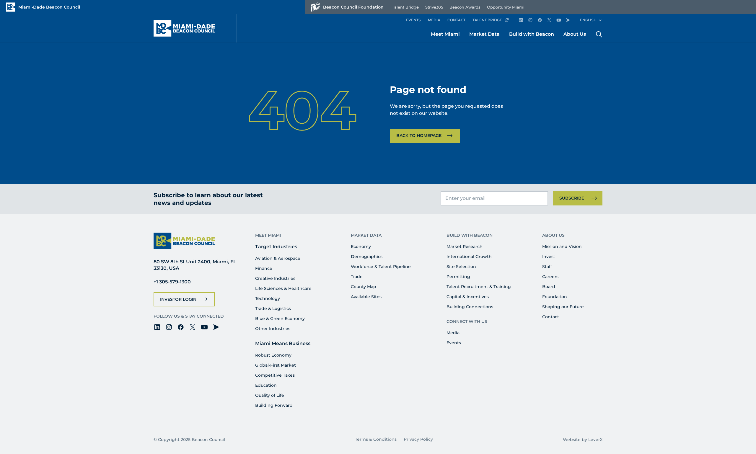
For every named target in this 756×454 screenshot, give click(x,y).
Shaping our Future (563, 306)
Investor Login (178, 299)
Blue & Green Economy (280, 318)
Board (548, 286)
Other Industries (272, 328)
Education (266, 385)
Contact (550, 316)
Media (453, 332)
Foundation (554, 296)
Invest (548, 256)
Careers (550, 276)
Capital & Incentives (468, 296)
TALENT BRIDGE (487, 20)
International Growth (469, 256)
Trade (357, 276)
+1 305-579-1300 (172, 282)
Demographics (366, 256)
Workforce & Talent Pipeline (381, 266)
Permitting (458, 276)
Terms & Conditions (376, 439)
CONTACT (456, 20)
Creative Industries (275, 278)
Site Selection (461, 266)
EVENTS (413, 20)
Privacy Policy (418, 439)
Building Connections (470, 306)
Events (454, 342)
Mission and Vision (562, 246)
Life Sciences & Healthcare (283, 288)
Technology (267, 298)
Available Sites (366, 296)
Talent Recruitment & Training (479, 286)
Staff (547, 266)
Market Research (465, 246)
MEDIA (434, 20)
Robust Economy (273, 355)
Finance (263, 268)
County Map (363, 286)
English (588, 20)
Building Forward (274, 405)
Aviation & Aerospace (277, 258)
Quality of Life (269, 395)
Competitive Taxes (275, 375)
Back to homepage (418, 135)
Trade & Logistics (273, 308)
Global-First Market (275, 365)
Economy (361, 246)
